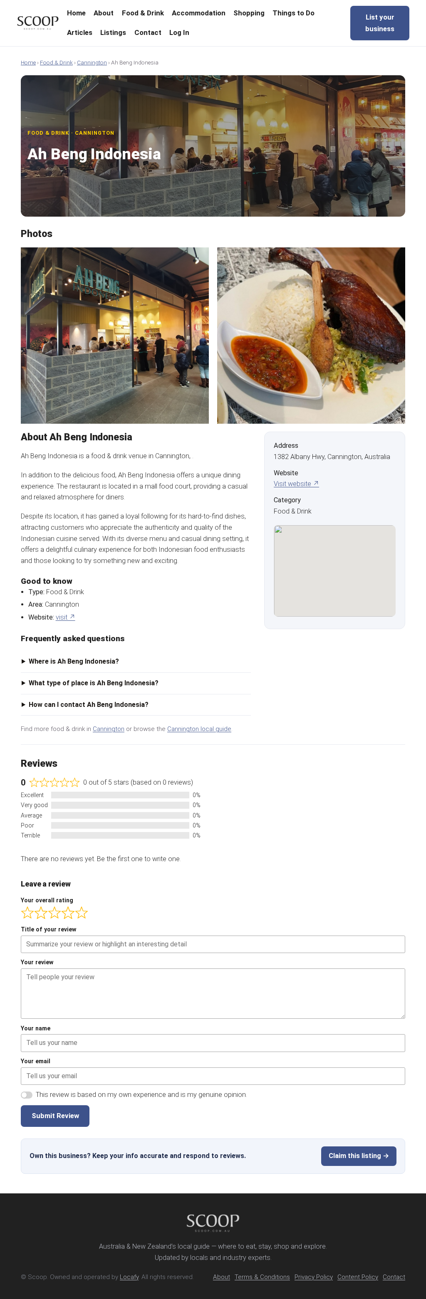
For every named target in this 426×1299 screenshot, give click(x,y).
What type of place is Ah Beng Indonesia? (94, 683)
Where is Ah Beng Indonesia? (74, 661)
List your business (379, 23)
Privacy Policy (314, 1277)
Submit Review (55, 1115)
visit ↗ (65, 617)
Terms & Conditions (262, 1277)
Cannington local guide (199, 729)
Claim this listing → (359, 1156)
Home (28, 62)
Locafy (129, 1277)
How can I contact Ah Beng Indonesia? (89, 705)
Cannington (92, 62)
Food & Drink (56, 62)
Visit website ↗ (296, 484)
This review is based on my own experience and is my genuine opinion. (141, 1095)
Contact (394, 1277)
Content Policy (357, 1277)
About (221, 1277)
